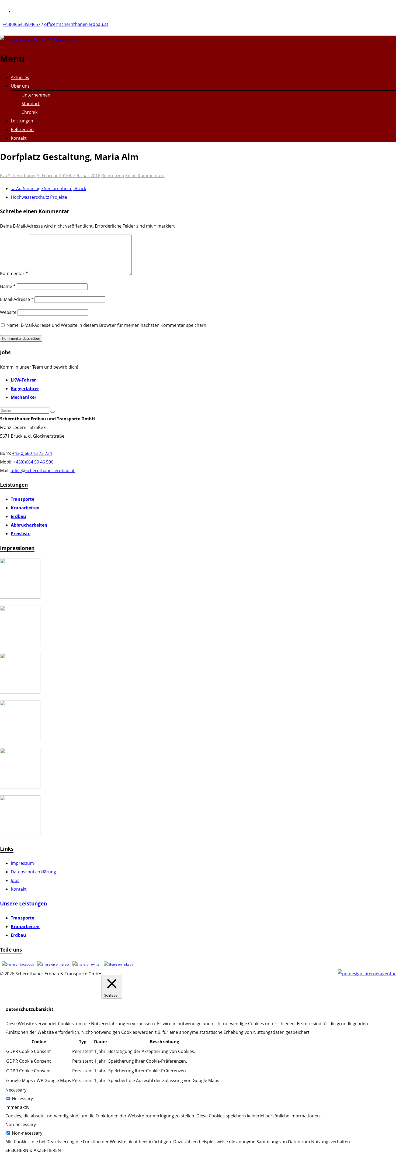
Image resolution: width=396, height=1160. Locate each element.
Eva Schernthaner (18, 176)
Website (8, 312)
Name (8, 286)
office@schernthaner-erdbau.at (76, 24)
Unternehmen (36, 95)
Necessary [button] (15, 1090)
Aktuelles (20, 77)
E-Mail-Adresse (16, 299)
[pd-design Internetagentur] (367, 974)
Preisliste (20, 534)
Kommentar (14, 273)
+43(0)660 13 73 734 (32, 453)
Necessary (22, 1098)
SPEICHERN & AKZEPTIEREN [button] (33, 1150)
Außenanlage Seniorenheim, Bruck (48, 188)
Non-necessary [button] (20, 1124)
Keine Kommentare (145, 176)
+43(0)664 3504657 (21, 24)
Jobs (15, 880)
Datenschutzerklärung (33, 872)
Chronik (29, 112)
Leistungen (22, 121)
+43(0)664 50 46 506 (33, 462)
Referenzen (22, 129)
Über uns (20, 86)
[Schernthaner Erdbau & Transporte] (38, 40)
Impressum (22, 863)
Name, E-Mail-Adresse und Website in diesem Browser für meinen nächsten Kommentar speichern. (106, 325)
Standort (31, 104)
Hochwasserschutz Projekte (41, 197)
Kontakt (19, 138)
